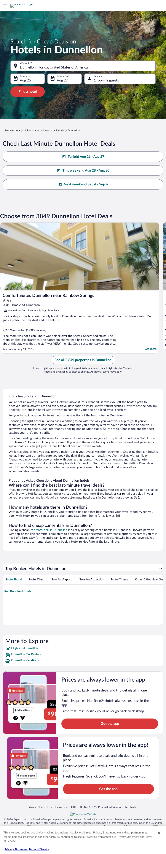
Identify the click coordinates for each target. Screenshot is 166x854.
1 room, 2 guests (106, 80)
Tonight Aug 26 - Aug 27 (86, 156)
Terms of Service (39, 849)
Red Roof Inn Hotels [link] (17, 591)
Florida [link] (60, 130)
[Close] (159, 833)
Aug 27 (62, 80)
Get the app (110, 723)
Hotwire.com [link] (12, 130)
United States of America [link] (38, 130)
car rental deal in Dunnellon (48, 530)
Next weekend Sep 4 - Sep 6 (86, 184)
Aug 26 (25, 80)
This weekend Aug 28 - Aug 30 (85, 170)
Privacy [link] (32, 807)
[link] (83, 649)
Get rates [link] (150, 349)
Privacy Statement (16, 849)
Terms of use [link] (45, 807)
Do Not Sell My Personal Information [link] (101, 807)
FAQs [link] (74, 807)
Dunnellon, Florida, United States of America (54, 67)
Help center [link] (62, 807)
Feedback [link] (130, 807)
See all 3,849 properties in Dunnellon (83, 360)
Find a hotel (28, 91)
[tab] (14, 579)
